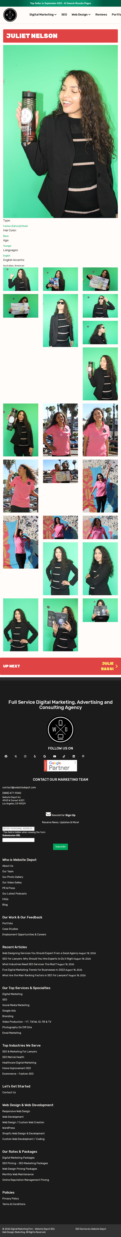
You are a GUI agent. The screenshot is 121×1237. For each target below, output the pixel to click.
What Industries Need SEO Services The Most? (29, 964)
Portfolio (7, 923)
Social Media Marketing (15, 1005)
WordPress (8, 1127)
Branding (7, 1016)
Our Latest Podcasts (14, 893)
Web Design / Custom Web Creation (23, 1122)
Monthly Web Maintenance (18, 1174)
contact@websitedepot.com (19, 787)
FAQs (5, 899)
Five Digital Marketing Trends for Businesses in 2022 (33, 969)
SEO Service (81, 1229)
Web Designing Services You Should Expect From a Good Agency (40, 953)
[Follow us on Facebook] (6, 756)
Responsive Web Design (16, 1111)
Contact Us (9, 1092)
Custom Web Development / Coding (23, 1139)
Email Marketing (11, 1032)
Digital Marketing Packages (18, 1157)
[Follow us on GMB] (45, 756)
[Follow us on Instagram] (25, 756)
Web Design (80, 14)
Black (6, 236)
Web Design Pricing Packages (19, 1168)
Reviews (101, 14)
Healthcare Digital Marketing (19, 1062)
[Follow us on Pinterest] (83, 756)
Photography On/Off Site (17, 1027)
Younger (7, 246)
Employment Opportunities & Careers (24, 934)
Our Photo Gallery (12, 876)
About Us (7, 865)
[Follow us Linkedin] (74, 756)
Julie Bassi (107, 666)
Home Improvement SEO (16, 1068)
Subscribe (60, 846)
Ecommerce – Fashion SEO (18, 1073)
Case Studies (10, 928)
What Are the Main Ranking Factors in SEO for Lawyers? (35, 975)
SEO (64, 14)
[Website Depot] (60, 729)
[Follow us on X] (16, 756)
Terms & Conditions (13, 1204)
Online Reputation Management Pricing (25, 1179)
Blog (5, 904)
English (6, 255)
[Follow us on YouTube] (55, 756)
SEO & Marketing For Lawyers (19, 1051)
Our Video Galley (12, 882)
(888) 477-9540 (11, 793)
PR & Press (8, 888)
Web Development (13, 1116)
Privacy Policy (10, 1198)
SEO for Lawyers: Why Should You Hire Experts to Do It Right (38, 958)
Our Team (8, 871)
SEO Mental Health (13, 1057)
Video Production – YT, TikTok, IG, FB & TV (26, 1021)
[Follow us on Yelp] (35, 756)
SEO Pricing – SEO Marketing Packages (25, 1163)
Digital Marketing (42, 14)
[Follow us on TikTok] (64, 756)
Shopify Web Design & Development (23, 1133)
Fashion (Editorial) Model (15, 226)
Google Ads (9, 1010)
